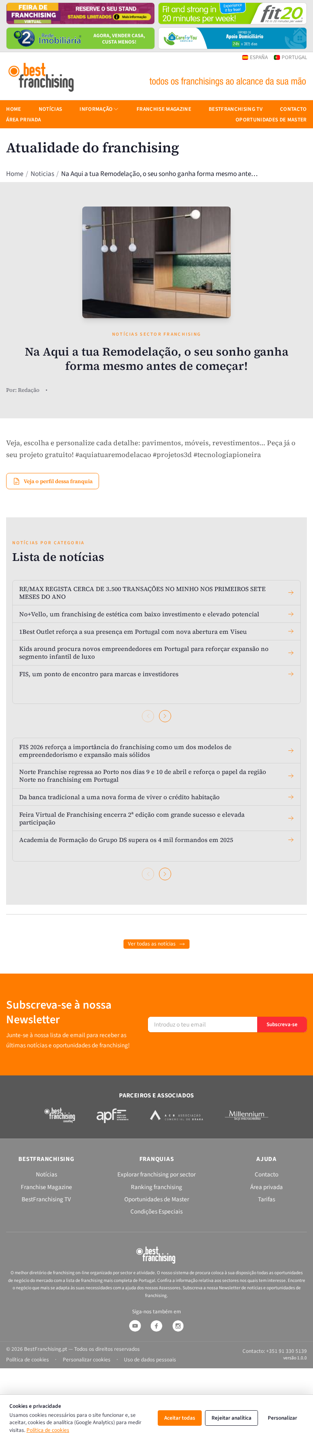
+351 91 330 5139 (286, 1351)
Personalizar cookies (86, 1359)
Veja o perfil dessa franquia (58, 481)
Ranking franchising (156, 1187)
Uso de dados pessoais (150, 1359)
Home (14, 174)
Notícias (50, 109)
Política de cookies (47, 1430)
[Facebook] (156, 1326)
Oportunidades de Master (271, 119)
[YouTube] (135, 1326)
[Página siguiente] (165, 716)
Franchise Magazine (164, 109)
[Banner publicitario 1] (80, 13)
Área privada (23, 119)
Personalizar (282, 1418)
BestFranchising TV (235, 109)
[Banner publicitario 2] (232, 13)
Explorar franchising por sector (156, 1174)
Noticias (42, 174)
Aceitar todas (179, 1418)
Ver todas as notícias (152, 944)
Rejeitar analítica (231, 1418)
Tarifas (266, 1199)
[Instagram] (178, 1326)
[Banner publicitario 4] (232, 38)
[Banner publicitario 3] (80, 38)
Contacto (293, 109)
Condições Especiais (156, 1211)
